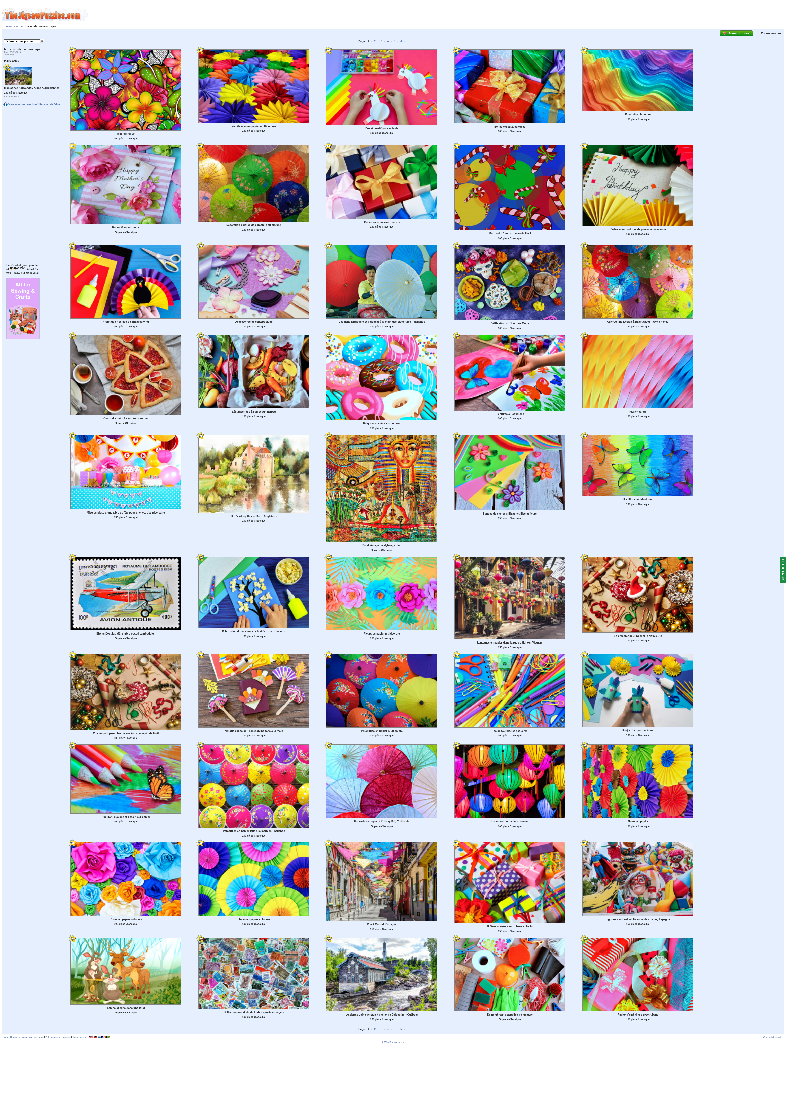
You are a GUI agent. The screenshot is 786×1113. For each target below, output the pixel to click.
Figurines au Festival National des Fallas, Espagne (638, 919)
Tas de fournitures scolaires (509, 730)
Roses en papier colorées (126, 919)
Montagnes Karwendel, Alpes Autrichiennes (31, 87)
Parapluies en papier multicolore (382, 730)
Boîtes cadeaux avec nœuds (382, 222)
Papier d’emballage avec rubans (638, 1014)
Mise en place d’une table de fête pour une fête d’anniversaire (126, 512)
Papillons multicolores (637, 499)
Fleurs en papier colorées (254, 919)
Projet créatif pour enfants (381, 128)
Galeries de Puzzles (14, 26)
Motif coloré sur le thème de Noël (510, 233)
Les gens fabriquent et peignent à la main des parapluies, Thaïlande (382, 321)
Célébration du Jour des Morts (510, 323)
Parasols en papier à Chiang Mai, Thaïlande (381, 821)
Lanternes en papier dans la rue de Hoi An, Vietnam (510, 642)
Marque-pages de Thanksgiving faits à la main (254, 730)
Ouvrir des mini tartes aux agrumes (125, 418)
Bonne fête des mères (126, 227)
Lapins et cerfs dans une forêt (126, 1007)
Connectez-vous (771, 33)
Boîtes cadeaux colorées (509, 126)
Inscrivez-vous (36, 1037)
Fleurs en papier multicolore (382, 633)
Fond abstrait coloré (638, 114)
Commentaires (79, 1037)
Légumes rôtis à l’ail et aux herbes (254, 411)
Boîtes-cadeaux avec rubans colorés (510, 926)
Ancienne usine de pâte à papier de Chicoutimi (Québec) (382, 1014)
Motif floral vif (126, 133)
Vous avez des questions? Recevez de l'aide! (34, 104)
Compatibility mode (772, 1037)
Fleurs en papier (638, 821)
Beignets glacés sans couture (381, 423)
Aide (6, 1037)
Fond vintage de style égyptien (381, 545)
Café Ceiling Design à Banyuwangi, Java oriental (638, 321)
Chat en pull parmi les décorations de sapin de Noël (126, 733)
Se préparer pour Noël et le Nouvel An (638, 635)
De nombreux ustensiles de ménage (510, 1014)
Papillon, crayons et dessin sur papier (126, 816)
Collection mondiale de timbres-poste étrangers (254, 1012)
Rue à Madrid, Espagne (381, 924)
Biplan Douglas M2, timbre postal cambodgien (125, 633)
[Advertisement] (437, 15)
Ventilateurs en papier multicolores (254, 126)
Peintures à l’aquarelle (510, 413)
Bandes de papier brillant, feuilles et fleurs (510, 513)
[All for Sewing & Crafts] (23, 338)
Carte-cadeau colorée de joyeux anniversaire (638, 229)
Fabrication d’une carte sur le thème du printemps (254, 631)
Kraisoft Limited (396, 1042)
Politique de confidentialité (58, 1037)
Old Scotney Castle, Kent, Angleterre (254, 516)
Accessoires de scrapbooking (254, 321)
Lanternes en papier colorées (509, 821)
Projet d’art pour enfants (637, 730)
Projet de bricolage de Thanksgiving (126, 321)
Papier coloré (637, 411)
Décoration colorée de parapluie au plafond (253, 224)
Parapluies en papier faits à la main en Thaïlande (254, 830)
